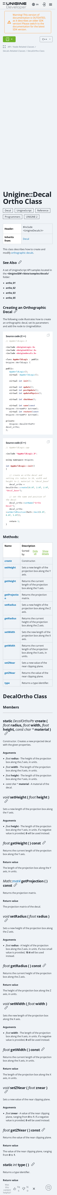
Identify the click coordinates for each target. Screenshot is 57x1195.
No (27, 1189)
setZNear (10, 662)
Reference (42, 210)
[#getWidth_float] (43, 1049)
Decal (8, 210)
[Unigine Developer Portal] (14, 5)
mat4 (16, 881)
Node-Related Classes (23, 46)
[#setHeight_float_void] (6, 801)
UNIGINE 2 (31, 216)
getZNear (10, 672)
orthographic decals (22, 252)
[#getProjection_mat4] (15, 885)
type (7, 683)
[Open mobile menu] (51, 4)
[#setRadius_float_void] (6, 920)
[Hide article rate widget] (34, 1188)
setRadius (10, 604)
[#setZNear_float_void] (6, 1092)
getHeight (10, 581)
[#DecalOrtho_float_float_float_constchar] (6, 734)
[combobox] (35, 4)
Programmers (12, 216)
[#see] (20, 262)
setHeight (10, 567)
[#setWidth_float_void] (6, 1008)
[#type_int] (33, 1165)
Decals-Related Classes (14, 50)
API (9, 46)
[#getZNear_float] (43, 1130)
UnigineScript (24, 210)
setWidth (10, 632)
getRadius (10, 618)
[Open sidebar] (9, 39)
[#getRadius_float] (44, 966)
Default (35, 552)
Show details (45, 552)
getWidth (10, 645)
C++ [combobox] (44, 39)
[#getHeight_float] (44, 843)
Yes (18, 1189)
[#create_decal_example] (15, 312)
